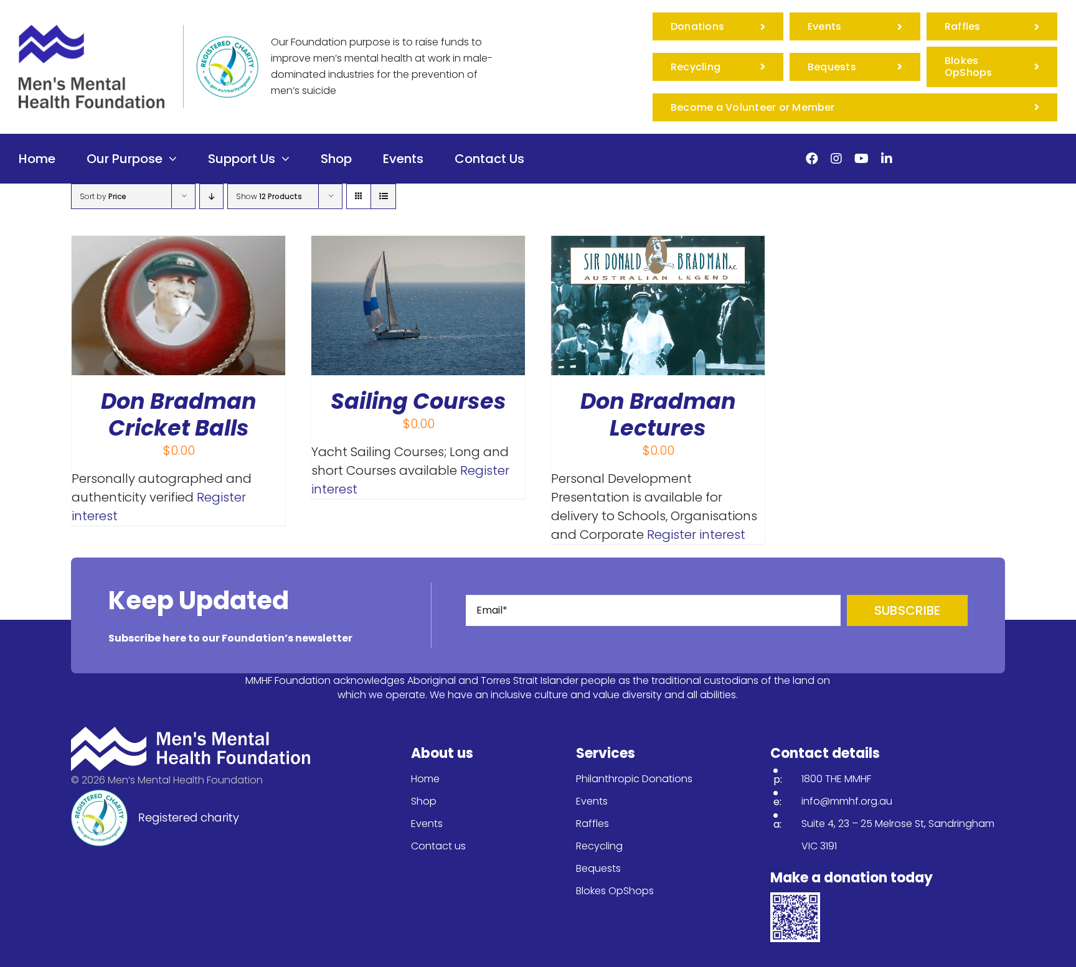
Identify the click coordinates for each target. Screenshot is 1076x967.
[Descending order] (211, 196)
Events (427, 823)
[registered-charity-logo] (227, 42)
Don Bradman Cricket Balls (179, 414)
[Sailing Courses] (418, 245)
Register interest (696, 534)
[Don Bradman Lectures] (658, 245)
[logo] (91, 31)
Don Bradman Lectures (658, 414)
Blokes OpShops (615, 891)
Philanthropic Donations (634, 779)
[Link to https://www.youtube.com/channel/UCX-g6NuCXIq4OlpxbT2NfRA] (861, 158)
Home (425, 779)
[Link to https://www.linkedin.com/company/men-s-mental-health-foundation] (886, 158)
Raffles (592, 823)
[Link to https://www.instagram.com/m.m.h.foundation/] (836, 158)
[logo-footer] (190, 733)
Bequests (598, 868)
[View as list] (383, 196)
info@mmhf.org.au (846, 801)
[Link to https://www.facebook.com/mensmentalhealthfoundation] (812, 158)
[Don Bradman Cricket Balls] (178, 245)
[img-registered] (155, 796)
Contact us (438, 846)
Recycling (599, 846)
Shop (424, 801)
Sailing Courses (418, 401)
